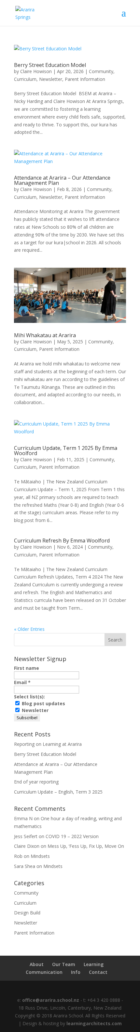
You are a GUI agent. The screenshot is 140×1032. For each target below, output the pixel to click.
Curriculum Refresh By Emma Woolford (62, 540)
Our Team (63, 964)
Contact (98, 972)
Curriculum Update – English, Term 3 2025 (58, 792)
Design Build (27, 913)
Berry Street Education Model (50, 65)
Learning (94, 964)
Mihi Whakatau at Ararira (45, 335)
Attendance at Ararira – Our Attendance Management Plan (62, 180)
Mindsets (40, 856)
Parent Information (85, 79)
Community (101, 71)
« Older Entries (29, 629)
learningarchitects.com (94, 1023)
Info (75, 972)
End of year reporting (36, 782)
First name (26, 668)
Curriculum (25, 79)
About (37, 964)
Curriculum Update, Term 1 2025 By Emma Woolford (65, 450)
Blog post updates (43, 703)
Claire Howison (36, 71)
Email (22, 682)
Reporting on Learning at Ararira (48, 744)
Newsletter (50, 79)
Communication (44, 972)
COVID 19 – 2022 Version (72, 836)
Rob (18, 856)
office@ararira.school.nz (50, 1000)
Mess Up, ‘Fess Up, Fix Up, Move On (86, 846)
